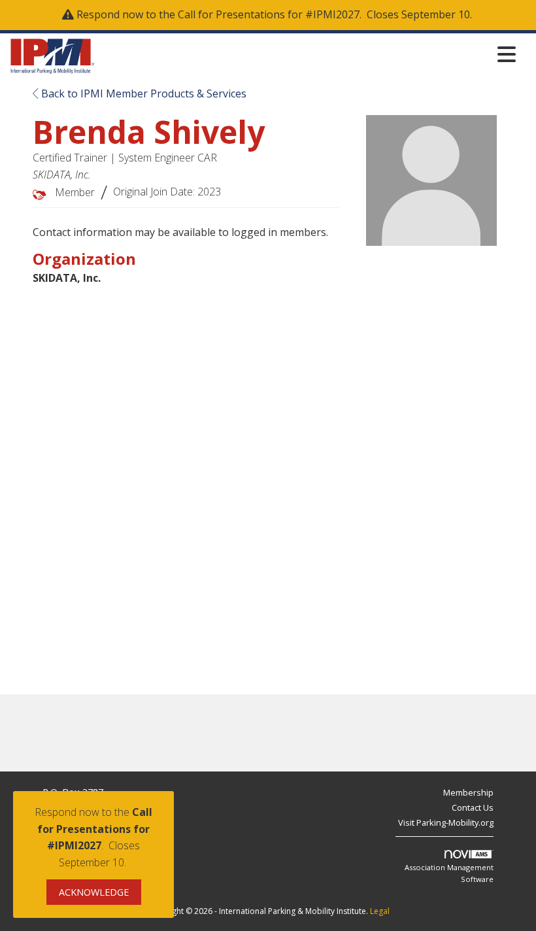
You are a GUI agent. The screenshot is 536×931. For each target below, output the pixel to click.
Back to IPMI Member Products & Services (142, 93)
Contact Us (473, 807)
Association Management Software (449, 873)
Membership (468, 792)
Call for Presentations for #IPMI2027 (269, 14)
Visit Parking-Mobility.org (446, 822)
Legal (380, 911)
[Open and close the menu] (308, 54)
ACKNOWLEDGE (94, 892)
